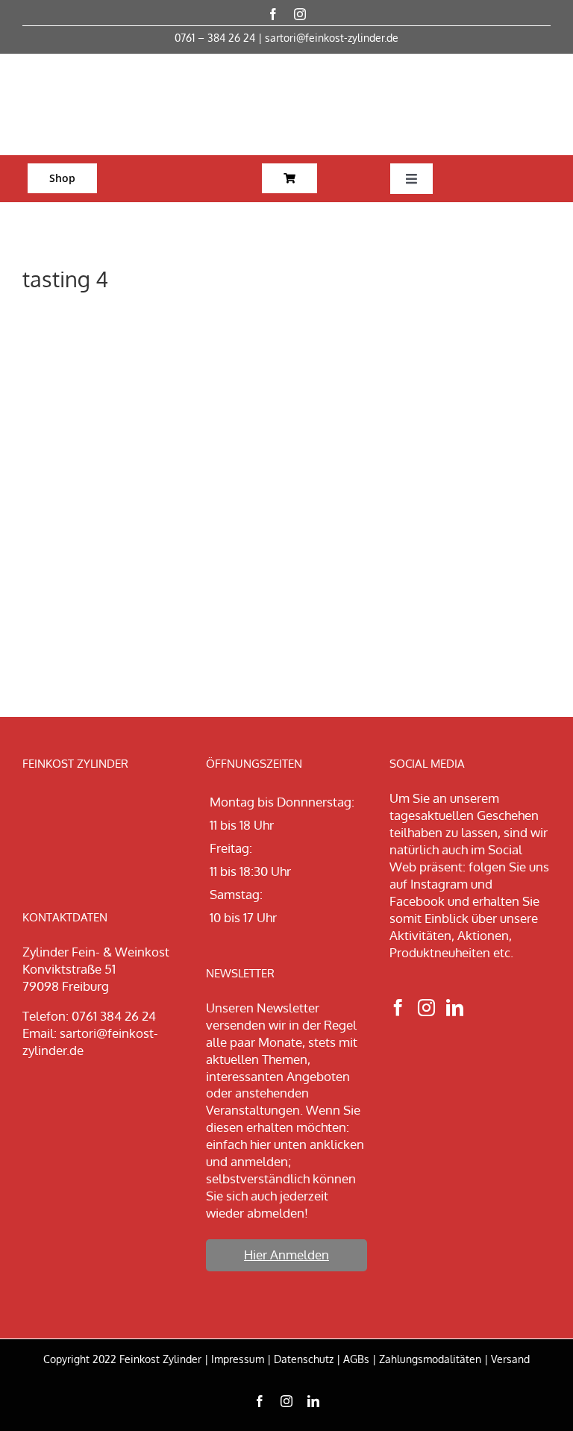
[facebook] (273, 14)
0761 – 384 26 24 (215, 37)
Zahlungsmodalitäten (430, 1359)
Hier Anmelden (286, 1254)
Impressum (237, 1359)
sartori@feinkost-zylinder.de (331, 37)
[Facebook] (398, 1007)
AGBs (356, 1359)
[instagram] (300, 14)
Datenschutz (304, 1359)
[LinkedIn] (454, 1007)
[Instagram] (426, 1007)
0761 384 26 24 (114, 1016)
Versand (510, 1359)
